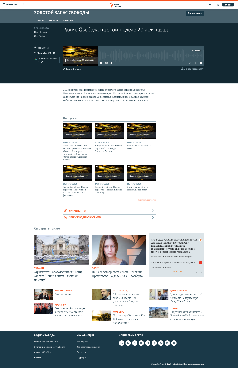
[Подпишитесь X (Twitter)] (134, 343)
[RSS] (160, 343)
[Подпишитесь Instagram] (154, 343)
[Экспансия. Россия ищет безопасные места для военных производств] (43, 308)
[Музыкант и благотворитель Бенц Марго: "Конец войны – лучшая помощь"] (61, 250)
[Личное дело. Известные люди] (141, 131)
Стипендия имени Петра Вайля (49, 347)
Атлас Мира (60, 305)
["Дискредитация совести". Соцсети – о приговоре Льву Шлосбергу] (158, 294)
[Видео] (210, 5)
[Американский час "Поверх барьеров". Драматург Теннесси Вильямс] (109, 131)
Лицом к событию (64, 291)
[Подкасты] (167, 343)
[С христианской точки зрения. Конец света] (141, 173)
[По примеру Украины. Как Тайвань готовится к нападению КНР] (101, 316)
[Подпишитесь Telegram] (147, 343)
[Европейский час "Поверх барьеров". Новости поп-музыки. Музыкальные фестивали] (77, 173)
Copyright (81, 358)
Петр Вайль (39, 36)
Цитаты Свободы (121, 291)
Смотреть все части (147, 200)
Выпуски (53, 21)
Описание (68, 21)
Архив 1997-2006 (42, 352)
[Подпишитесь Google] (121, 343)
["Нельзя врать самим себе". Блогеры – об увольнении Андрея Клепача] (101, 294)
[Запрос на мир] (43, 294)
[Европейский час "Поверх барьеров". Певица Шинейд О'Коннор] (109, 173)
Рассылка (81, 352)
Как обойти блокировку (88, 347)
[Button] (41, 48)
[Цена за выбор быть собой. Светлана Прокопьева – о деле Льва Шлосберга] (119, 250)
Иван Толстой (41, 32)
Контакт (38, 358)
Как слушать (83, 342)
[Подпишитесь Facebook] (128, 343)
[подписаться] (173, 343)
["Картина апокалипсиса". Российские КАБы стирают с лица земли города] (158, 312)
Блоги (95, 268)
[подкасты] (218, 5)
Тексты (40, 21)
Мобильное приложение (46, 342)
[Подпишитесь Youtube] (141, 343)
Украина (39, 268)
